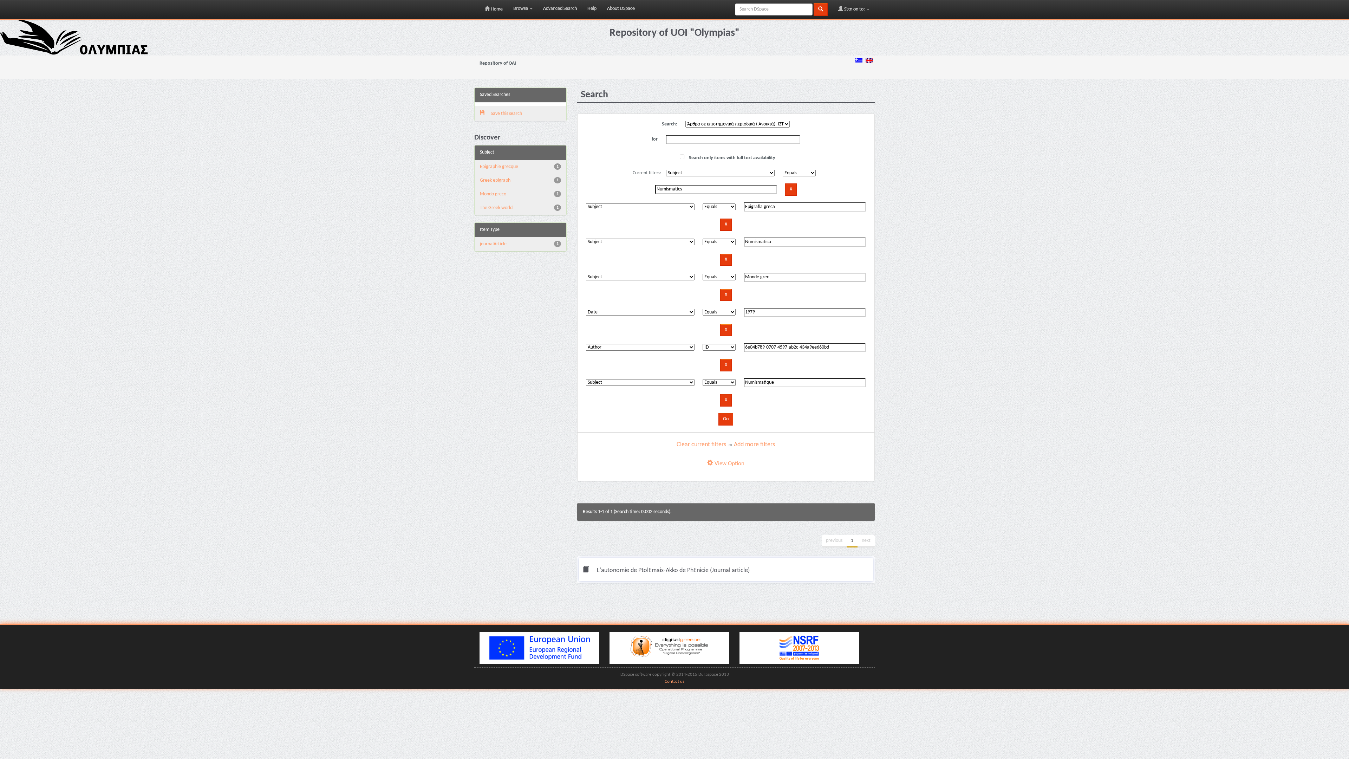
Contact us (674, 682)
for (655, 139)
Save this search (506, 113)
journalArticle (493, 244)
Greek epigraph (495, 180)
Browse (521, 8)
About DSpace (621, 8)
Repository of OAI (498, 63)
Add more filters (754, 444)
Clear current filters (701, 444)
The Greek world (496, 207)
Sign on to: (854, 9)
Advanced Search (560, 8)
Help (592, 8)
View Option (728, 464)
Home (496, 9)
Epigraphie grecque (499, 166)
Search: (669, 124)
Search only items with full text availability (731, 158)
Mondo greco (493, 194)
